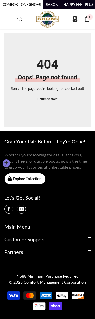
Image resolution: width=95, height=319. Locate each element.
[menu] (6, 19)
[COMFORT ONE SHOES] (47, 19)
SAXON (52, 4)
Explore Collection (27, 179)
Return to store (47, 99)
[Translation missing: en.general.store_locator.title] (75, 19)
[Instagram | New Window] (21, 209)
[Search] (20, 19)
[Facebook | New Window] (8, 209)
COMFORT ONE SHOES (22, 4)
